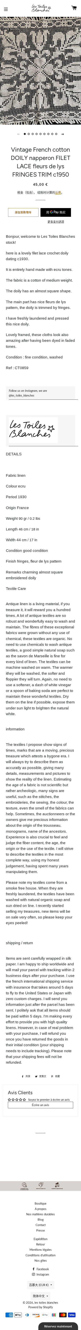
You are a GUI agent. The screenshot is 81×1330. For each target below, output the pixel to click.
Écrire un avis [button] (40, 1105)
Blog (41, 1219)
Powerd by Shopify (40, 1307)
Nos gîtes (40, 1260)
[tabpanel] (40, 70)
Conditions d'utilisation (40, 1255)
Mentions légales (40, 1249)
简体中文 (39, 1296)
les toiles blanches (46, 1302)
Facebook (42, 1269)
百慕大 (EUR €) (39, 1285)
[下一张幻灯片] (62, 134)
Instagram (42, 1274)
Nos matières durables (40, 1214)
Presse (40, 1230)
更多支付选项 (56, 221)
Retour (40, 1244)
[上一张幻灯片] (18, 134)
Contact (41, 1225)
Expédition (40, 1239)
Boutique (40, 1203)
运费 (58, 192)
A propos (40, 1209)
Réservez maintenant (58, 1326)
